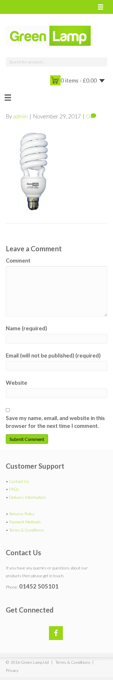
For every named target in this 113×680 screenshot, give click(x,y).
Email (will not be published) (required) (53, 355)
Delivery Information (27, 497)
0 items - (79, 80)
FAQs (14, 489)
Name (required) (26, 328)
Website (16, 382)
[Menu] (100, 6)
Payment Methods (25, 521)
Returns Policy (21, 513)
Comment (18, 260)
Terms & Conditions (26, 529)
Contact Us (19, 481)
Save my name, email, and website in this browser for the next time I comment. (55, 422)
